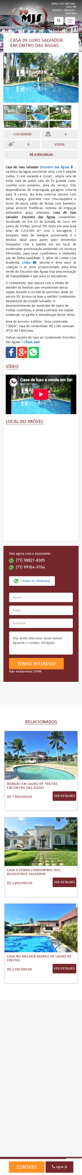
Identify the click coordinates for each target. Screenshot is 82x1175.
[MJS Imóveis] (30, 15)
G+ (22, 353)
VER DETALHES (64, 796)
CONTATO (27, 1167)
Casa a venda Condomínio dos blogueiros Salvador (33, 872)
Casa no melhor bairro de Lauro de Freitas (39, 958)
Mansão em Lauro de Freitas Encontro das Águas (32, 786)
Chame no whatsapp (35, 581)
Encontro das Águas (55, 167)
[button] (9, 78)
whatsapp (33, 353)
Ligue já (61, 1167)
